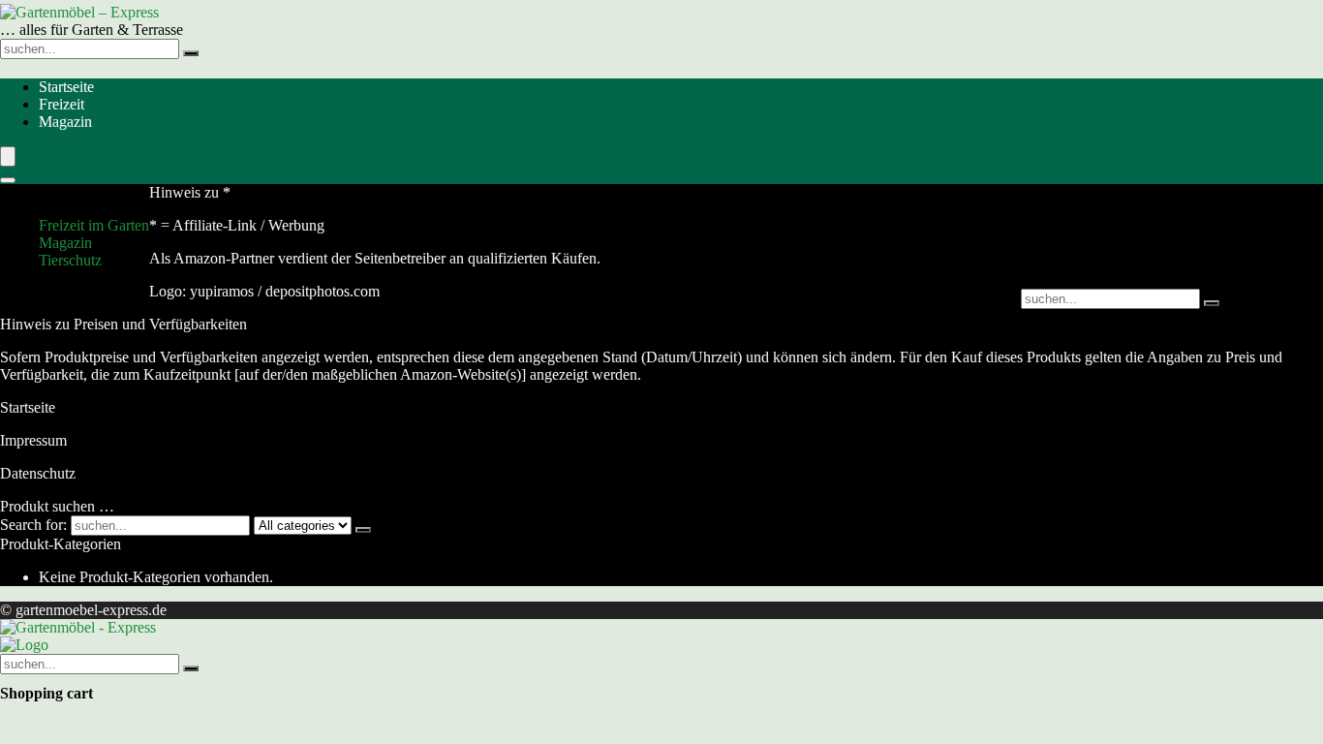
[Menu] (7, 156)
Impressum (33, 440)
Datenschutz (38, 473)
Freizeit (61, 104)
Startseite (66, 86)
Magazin (65, 121)
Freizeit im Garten (94, 225)
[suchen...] (191, 53)
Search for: (33, 524)
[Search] (7, 180)
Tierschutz (70, 260)
